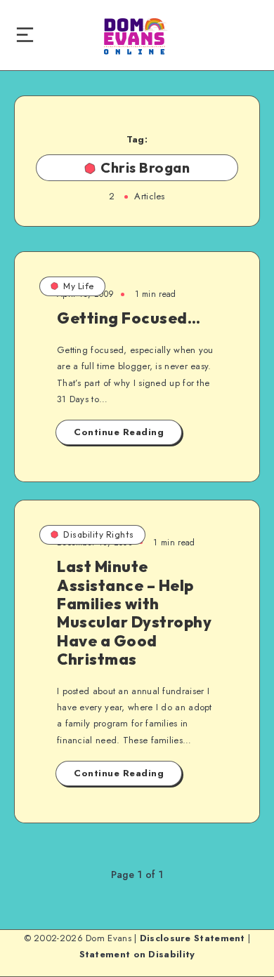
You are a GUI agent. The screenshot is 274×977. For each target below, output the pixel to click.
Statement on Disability (137, 954)
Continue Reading (119, 432)
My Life (78, 286)
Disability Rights (98, 534)
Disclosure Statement (192, 938)
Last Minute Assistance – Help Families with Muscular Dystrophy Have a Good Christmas (134, 613)
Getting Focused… (128, 318)
